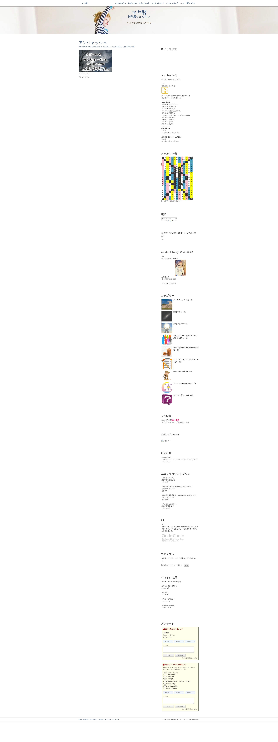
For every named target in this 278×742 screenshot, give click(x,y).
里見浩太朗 (172, 106)
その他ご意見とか (171, 688)
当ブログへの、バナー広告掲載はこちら (175, 422)
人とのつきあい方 (172, 3)
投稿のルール (102, 719)
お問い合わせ (190, 3)
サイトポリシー (113, 719)
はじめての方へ (120, 3)
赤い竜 (171, 86)
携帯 (167, 632)
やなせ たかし (173, 104)
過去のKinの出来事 (171, 686)
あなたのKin (132, 3)
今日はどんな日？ (171, 674)
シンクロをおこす (158, 3)
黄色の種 (164, 86)
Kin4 (163, 84)
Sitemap (85, 719)
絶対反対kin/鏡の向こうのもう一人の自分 (178, 681)
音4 (175, 86)
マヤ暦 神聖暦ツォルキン (190, 658)
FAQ (182, 3)
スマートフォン (170, 635)
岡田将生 (172, 119)
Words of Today (170, 683)
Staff (80, 719)
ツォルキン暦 (170, 676)
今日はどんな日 (144, 3)
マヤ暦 (84, 3)
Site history (93, 719)
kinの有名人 (169, 679)
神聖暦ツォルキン (139, 16)
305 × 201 (97, 47)
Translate (174, 221)
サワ (163, 524)
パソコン (168, 637)
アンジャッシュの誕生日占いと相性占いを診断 (118, 47)
